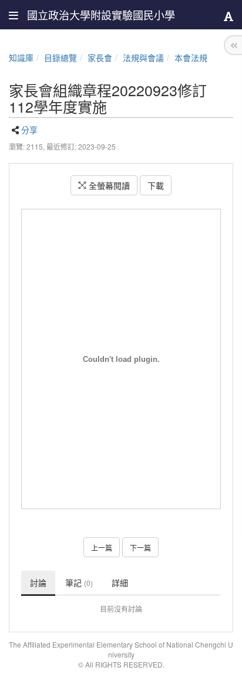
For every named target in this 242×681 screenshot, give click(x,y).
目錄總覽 (60, 57)
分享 (29, 129)
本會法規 (190, 57)
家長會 (100, 57)
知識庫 (21, 57)
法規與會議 (143, 57)
